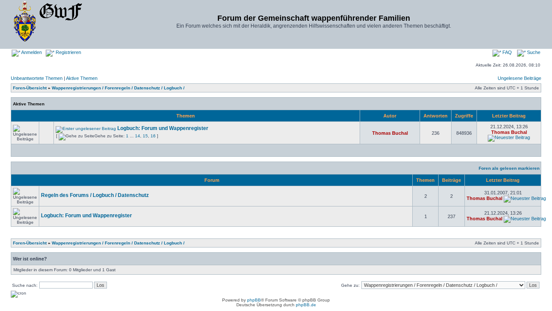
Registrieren (67, 52)
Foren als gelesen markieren (509, 168)
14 (137, 135)
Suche (533, 52)
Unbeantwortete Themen (37, 78)
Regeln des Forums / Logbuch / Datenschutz (95, 195)
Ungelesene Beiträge (519, 78)
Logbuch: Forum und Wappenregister (162, 128)
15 (145, 135)
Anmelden (31, 52)
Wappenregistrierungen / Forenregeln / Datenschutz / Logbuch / (118, 88)
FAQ (506, 52)
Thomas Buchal (390, 133)
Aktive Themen (81, 78)
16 (153, 135)
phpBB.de (306, 304)
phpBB (254, 300)
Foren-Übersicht (30, 88)
